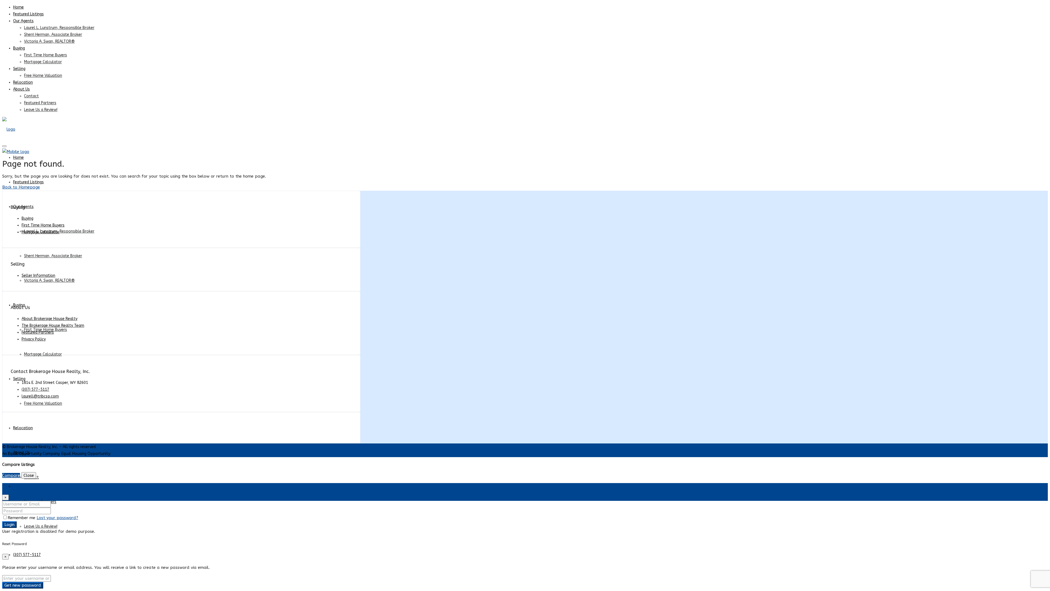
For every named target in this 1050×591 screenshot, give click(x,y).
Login (9, 524)
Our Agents (23, 21)
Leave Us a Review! (40, 109)
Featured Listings (28, 14)
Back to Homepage (21, 187)
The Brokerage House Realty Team (53, 325)
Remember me (22, 517)
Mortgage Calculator (43, 62)
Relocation (23, 82)
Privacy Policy (34, 339)
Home (18, 7)
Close (29, 475)
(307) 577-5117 (27, 554)
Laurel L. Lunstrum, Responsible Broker (59, 27)
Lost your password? (57, 517)
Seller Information (38, 275)
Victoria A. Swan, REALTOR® (49, 41)
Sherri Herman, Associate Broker (53, 34)
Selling (19, 68)
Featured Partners (40, 103)
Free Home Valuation (43, 75)
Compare (11, 475)
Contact (31, 96)
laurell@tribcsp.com (40, 396)
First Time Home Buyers (45, 55)
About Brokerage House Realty (49, 318)
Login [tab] (18, 486)
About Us (21, 89)
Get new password (22, 585)
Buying (19, 48)
